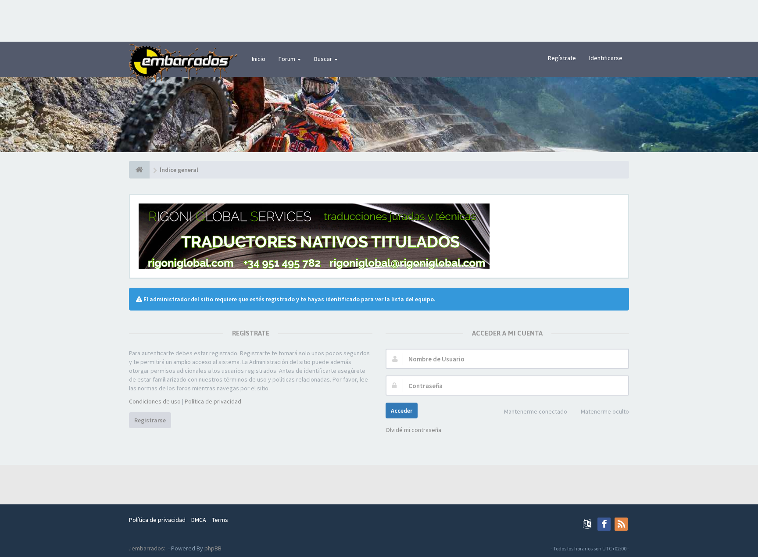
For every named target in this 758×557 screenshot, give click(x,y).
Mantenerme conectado (535, 411)
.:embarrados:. (148, 548)
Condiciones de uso (155, 401)
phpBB (213, 548)
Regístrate (562, 58)
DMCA (198, 520)
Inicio (258, 59)
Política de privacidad (213, 401)
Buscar (323, 59)
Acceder (401, 410)
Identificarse (605, 58)
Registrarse (150, 420)
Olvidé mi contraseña (413, 430)
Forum (288, 59)
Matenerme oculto (605, 411)
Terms (220, 520)
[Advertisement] (379, 19)
